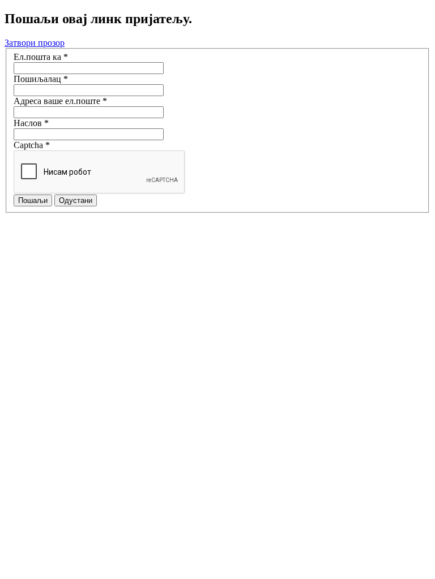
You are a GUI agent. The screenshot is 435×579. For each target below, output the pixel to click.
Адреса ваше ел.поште (60, 101)
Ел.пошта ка (41, 57)
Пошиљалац (41, 79)
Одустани (75, 200)
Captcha (32, 145)
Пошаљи (33, 200)
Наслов (31, 123)
